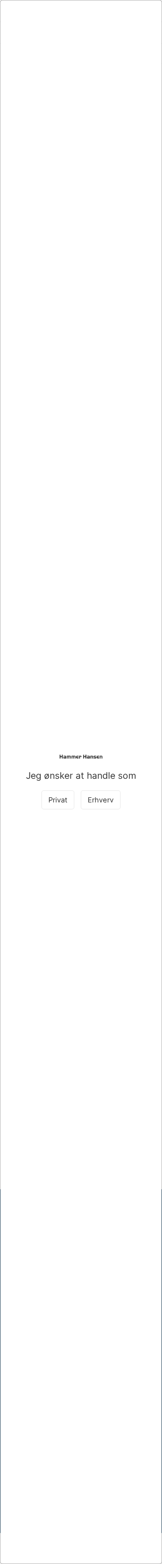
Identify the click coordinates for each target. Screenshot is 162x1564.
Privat (57, 800)
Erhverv (101, 800)
